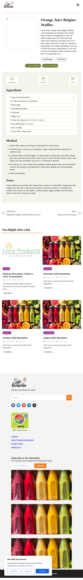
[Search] (69, 397)
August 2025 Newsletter (55, 338)
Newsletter (47, 269)
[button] (78, 4)
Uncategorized (49, 333)
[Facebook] (13, 405)
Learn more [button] (29, 566)
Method (43, 82)
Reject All (28, 571)
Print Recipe (47, 59)
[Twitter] (18, 405)
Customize (14, 571)
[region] (28, 566)
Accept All (42, 571)
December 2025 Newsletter (56, 274)
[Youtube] (24, 405)
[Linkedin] (29, 405)
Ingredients (12, 82)
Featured (6, 269)
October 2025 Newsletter (15, 338)
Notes (73, 82)
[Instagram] (34, 405)
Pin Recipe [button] (61, 59)
